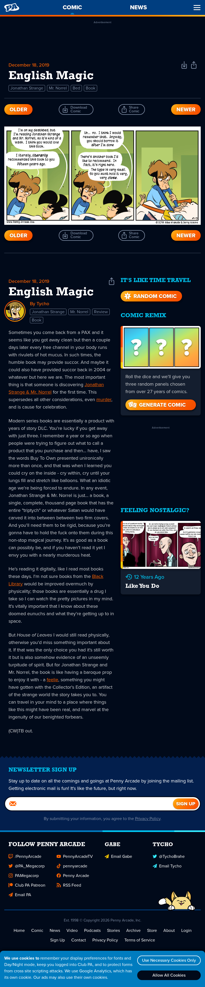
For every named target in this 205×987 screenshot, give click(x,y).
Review (101, 312)
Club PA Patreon (30, 885)
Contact (78, 940)
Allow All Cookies (169, 975)
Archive (133, 930)
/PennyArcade (28, 856)
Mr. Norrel (58, 88)
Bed (76, 88)
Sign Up (57, 940)
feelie (52, 679)
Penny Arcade (76, 875)
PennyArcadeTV (78, 856)
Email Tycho (170, 866)
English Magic (51, 292)
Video (72, 930)
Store (152, 930)
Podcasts (92, 930)
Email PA (23, 895)
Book (90, 88)
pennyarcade (75, 866)
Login (186, 930)
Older (18, 109)
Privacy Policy (147, 818)
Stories (113, 930)
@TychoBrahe (172, 856)
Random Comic (155, 296)
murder (103, 399)
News (55, 930)
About (169, 930)
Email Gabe (121, 856)
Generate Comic (162, 405)
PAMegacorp (27, 875)
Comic (37, 930)
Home (19, 930)
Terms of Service (139, 940)
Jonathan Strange (26, 88)
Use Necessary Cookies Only (169, 960)
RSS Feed (72, 885)
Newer (185, 109)
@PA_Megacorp (30, 866)
